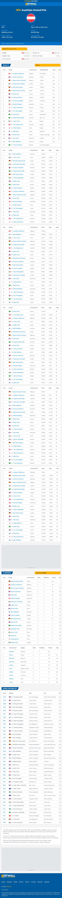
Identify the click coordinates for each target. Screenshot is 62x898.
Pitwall (3, 43)
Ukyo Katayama (18, 107)
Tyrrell (11, 682)
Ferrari (11, 655)
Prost (10, 668)
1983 (4, 775)
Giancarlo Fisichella (19, 84)
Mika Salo (16, 131)
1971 (4, 816)
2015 (4, 734)
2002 (4, 744)
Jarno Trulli (16, 121)
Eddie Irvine (16, 135)
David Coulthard (18, 77)
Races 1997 (8, 43)
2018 (4, 724)
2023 (4, 707)
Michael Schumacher (19, 90)
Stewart (11, 679)
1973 (4, 809)
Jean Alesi (16, 138)
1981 (4, 782)
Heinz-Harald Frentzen (19, 80)
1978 (4, 792)
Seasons (9, 882)
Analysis (46, 882)
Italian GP (28, 1)
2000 (4, 751)
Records (40, 882)
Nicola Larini (14, 642)
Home (3, 882)
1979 (4, 788)
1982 (4, 778)
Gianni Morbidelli (18, 101)
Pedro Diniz (16, 114)
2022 (4, 710)
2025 (4, 700)
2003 (4, 741)
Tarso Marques (17, 145)
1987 (4, 761)
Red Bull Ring (35, 32)
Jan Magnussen (18, 124)
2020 (4, 717)
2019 (4, 721)
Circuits (33, 882)
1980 (4, 785)
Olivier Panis (14, 608)
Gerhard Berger (17, 104)
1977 (4, 795)
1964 (4, 822)
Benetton (11, 658)
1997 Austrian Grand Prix (18, 43)
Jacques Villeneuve (18, 73)
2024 (4, 704)
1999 (4, 754)
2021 (4, 714)
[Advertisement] (31, 556)
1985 (4, 768)
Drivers (21, 882)
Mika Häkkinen (17, 141)
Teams (27, 882)
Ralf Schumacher (18, 87)
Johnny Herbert (17, 97)
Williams (11, 651)
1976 (4, 799)
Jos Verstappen (17, 111)
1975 (4, 802)
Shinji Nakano (17, 128)
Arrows (11, 675)
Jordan (11, 665)
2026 (4, 697)
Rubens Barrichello (18, 118)
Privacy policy (5, 889)
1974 (4, 805)
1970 (4, 819)
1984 (4, 771)
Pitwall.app (8, 886)
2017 (4, 727)
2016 (4, 731)
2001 (4, 748)
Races (15, 882)
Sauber (11, 672)
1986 (4, 765)
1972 (4, 812)
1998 (4, 758)
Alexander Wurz (15, 629)
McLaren (11, 662)
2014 (4, 737)
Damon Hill (15, 94)
